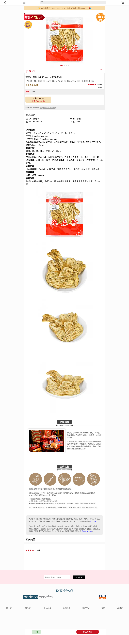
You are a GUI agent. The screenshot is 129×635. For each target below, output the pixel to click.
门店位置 (47, 607)
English (120, 607)
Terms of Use (87, 531)
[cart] (122, 2)
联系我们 (28, 607)
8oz (33, 91)
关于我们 (9, 607)
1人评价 (99, 84)
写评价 (100, 87)
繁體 (103, 607)
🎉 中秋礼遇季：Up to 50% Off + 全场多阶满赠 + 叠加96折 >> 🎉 (64, 8)
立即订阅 (79, 577)
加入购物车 (87, 632)
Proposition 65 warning (48, 108)
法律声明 (85, 607)
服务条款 (93, 521)
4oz (27, 91)
